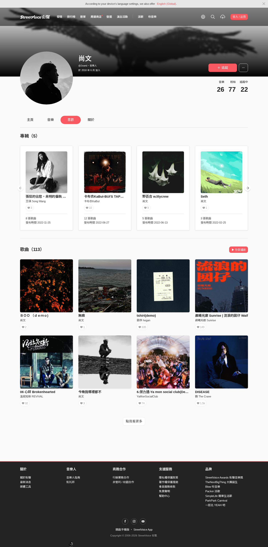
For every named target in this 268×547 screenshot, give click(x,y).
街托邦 (70, 482)
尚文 (145, 201)
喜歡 (70, 120)
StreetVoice (35, 17)
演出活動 (122, 16)
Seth (204, 196)
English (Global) (166, 3)
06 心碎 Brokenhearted (37, 392)
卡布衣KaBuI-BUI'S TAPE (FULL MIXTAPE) (116, 196)
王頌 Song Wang (36, 201)
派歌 (140, 16)
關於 (91, 120)
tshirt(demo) (146, 315)
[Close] (264, 4)
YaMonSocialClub (147, 396)
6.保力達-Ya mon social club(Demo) (164, 392)
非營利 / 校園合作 (123, 482)
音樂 (50, 120)
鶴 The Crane (203, 396)
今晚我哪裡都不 (89, 392)
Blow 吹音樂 (212, 486)
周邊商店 (96, 16)
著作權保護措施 (168, 482)
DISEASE (202, 392)
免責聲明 (164, 491)
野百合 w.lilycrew (155, 196)
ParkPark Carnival (216, 500)
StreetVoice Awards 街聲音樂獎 (224, 477)
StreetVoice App (142, 529)
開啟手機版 (122, 529)
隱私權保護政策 (168, 477)
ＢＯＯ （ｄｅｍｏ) (34, 315)
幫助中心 (164, 496)
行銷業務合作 (121, 477)
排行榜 (71, 16)
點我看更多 (134, 421)
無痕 (81, 315)
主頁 (30, 120)
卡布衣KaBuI (92, 201)
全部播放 (240, 249)
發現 (59, 16)
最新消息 (25, 482)
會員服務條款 (167, 486)
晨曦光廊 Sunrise (205, 320)
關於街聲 (25, 477)
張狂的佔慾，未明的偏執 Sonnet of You (55, 196)
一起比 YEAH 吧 (215, 505)
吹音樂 (152, 16)
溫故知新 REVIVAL (31, 396)
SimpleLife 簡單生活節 (218, 496)
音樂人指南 (73, 477)
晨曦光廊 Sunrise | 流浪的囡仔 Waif (221, 315)
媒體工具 (25, 486)
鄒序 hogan (143, 320)
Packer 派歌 (212, 491)
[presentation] (20, 188)
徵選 (109, 16)
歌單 (83, 16)
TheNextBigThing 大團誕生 (221, 482)
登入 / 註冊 (239, 16)
